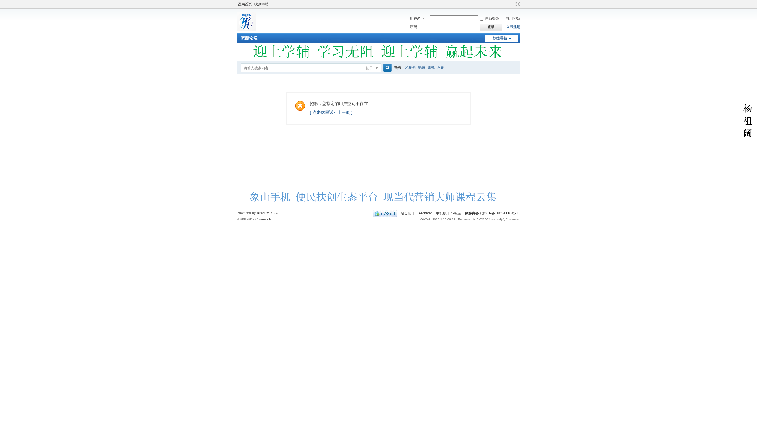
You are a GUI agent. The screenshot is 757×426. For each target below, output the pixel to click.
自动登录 (492, 19)
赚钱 (431, 67)
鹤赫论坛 (249, 38)
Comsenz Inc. (264, 219)
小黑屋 (455, 213)
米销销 (410, 67)
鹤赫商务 (472, 213)
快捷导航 (500, 38)
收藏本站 (261, 4)
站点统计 (408, 213)
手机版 (441, 213)
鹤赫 (421, 67)
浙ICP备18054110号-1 (500, 213)
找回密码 (513, 19)
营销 (440, 67)
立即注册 (513, 27)
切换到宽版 (517, 4)
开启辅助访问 (512, 4)
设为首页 (245, 4)
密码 (413, 27)
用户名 (415, 19)
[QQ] (385, 213)
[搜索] (386, 67)
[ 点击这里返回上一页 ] (331, 112)
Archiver (425, 213)
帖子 (369, 68)
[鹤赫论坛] (246, 30)
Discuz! (263, 213)
